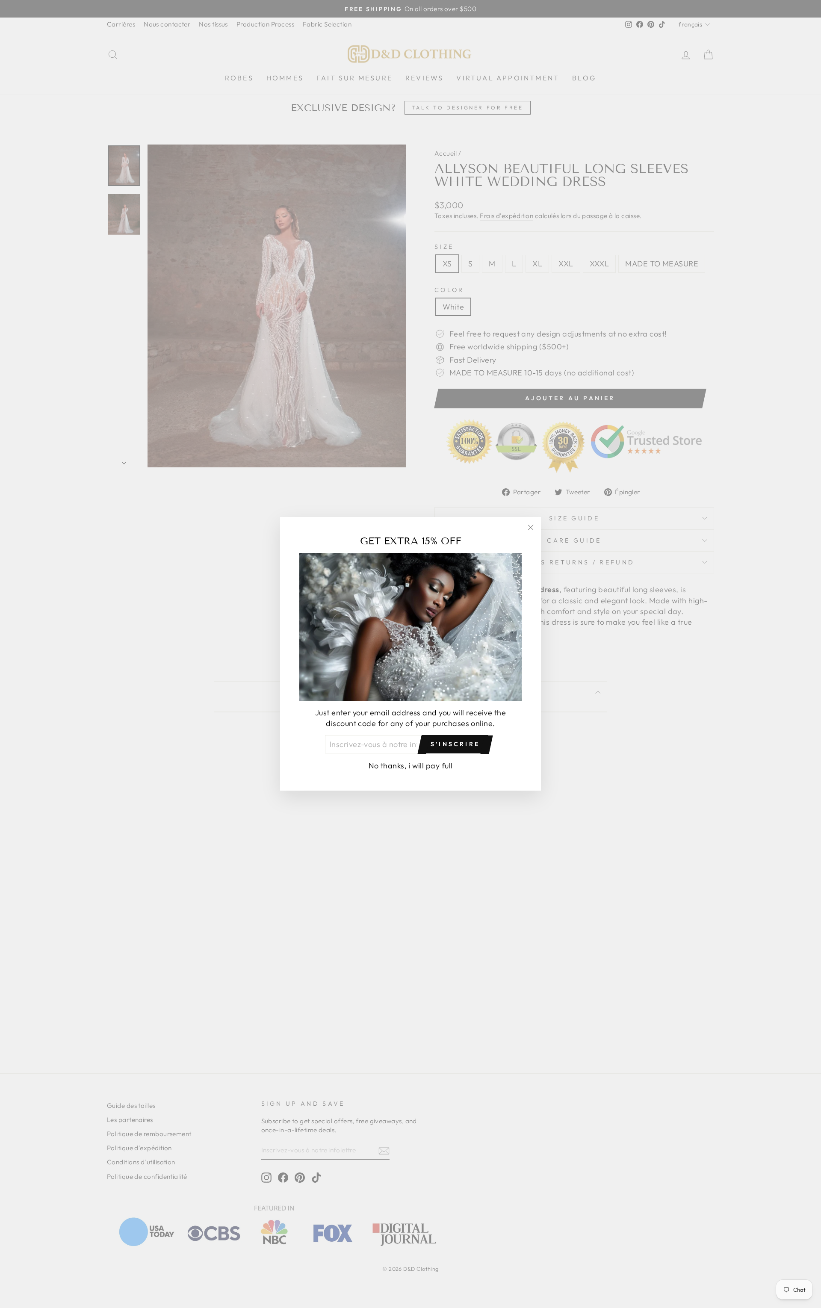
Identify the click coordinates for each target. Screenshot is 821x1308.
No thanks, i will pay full (411, 766)
